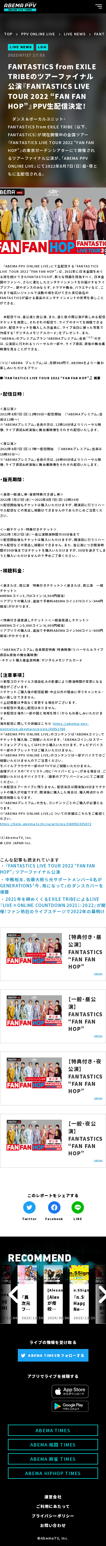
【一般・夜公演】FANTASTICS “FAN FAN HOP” (85, 1138)
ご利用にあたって (53, 1506)
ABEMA (98, 973)
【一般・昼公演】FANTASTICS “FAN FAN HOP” (85, 1013)
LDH (42, 47)
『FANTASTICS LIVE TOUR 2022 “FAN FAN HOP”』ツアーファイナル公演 (47, 869)
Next (98, 1294)
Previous (8, 1294)
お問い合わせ (53, 1525)
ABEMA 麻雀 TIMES (53, 1458)
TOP (8, 33)
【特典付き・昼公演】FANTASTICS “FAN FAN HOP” (85, 951)
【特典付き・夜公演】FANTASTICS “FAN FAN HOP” (85, 1075)
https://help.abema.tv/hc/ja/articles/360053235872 (45, 823)
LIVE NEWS (75, 33)
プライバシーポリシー (53, 1516)
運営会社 (52, 1496)
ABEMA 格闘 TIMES (53, 1444)
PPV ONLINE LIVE (38, 33)
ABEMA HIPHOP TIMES (53, 1473)
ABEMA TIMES (53, 1430)
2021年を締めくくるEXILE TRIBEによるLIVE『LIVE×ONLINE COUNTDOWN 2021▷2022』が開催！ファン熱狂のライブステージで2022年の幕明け (53, 905)
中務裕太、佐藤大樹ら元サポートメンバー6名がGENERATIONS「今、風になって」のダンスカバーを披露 (51, 885)
